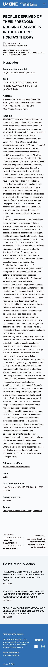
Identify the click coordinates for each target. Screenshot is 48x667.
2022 (5, 477)
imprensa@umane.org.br (11, 655)
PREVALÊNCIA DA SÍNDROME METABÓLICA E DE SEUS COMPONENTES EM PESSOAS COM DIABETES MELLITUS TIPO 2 (24, 611)
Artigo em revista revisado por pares (19, 72)
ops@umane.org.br (17, 647)
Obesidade (37, 511)
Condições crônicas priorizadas (17, 511)
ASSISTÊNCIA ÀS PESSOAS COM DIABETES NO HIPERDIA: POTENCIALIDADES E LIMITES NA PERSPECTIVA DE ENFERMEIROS (23, 594)
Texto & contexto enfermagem (15, 46)
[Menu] (44, 4)
